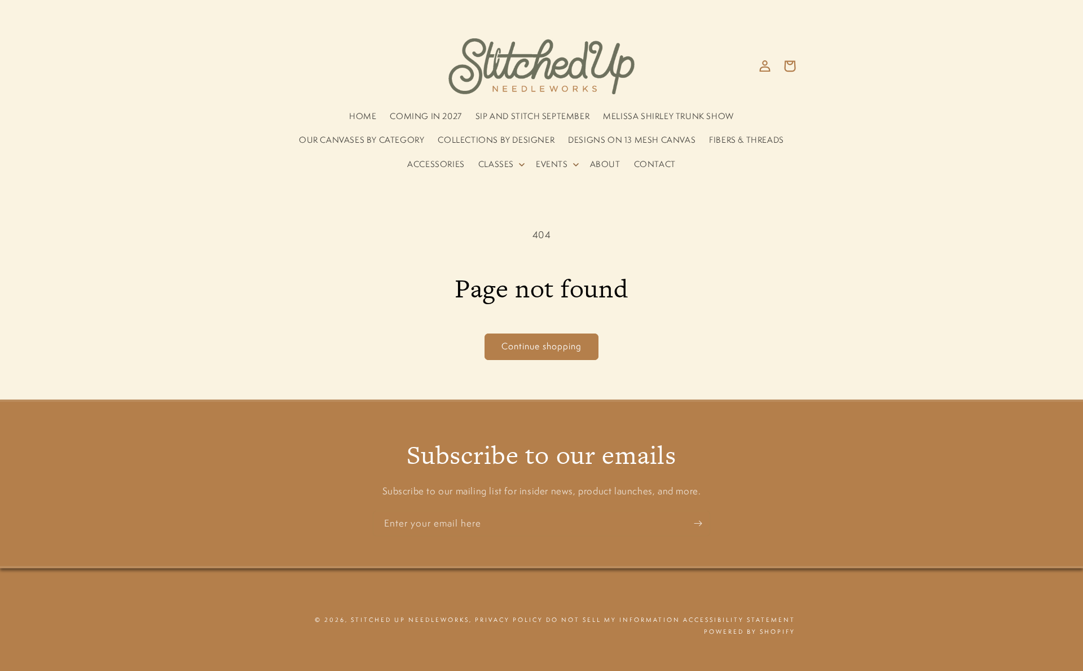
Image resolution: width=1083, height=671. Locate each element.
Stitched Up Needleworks (410, 620)
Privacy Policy (509, 620)
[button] (500, 164)
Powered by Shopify (749, 631)
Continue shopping (541, 346)
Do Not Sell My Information (613, 620)
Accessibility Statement (739, 620)
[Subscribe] (697, 523)
